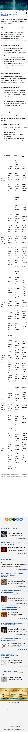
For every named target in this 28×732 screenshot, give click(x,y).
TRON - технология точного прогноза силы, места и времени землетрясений (12, 575)
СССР (3, 692)
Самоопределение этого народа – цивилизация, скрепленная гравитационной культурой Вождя (11, 592)
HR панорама (21, 694)
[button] (26, 13)
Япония (3, 696)
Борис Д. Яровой (14, 702)
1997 (6, 6)
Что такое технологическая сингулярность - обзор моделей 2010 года (12, 672)
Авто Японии (5, 698)
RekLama (22, 698)
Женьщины (21, 696)
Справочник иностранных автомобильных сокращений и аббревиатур (10, 655)
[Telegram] (17, 519)
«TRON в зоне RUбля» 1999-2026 (14, 690)
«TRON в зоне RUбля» (11, 2)
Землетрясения (13, 694)
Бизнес (20, 692)
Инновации (12, 696)
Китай (3, 694)
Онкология (12, 692)
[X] (14, 519)
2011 (12, 6)
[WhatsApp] (10, 519)
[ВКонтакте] (21, 519)
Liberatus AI (14, 698)
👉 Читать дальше (21, 538)
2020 (17, 6)
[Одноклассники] (7, 519)
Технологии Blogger (15, 726)
